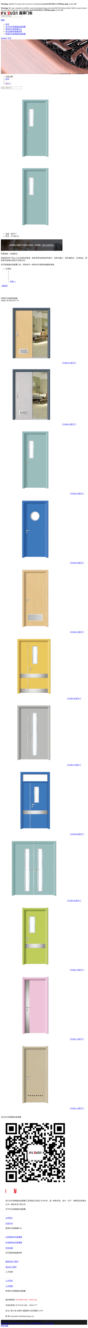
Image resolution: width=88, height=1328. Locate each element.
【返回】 (4, 286)
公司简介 (9, 1218)
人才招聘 (9, 1286)
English (3, 38)
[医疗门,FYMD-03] (31, 250)
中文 (9, 38)
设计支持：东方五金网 (25, 1323)
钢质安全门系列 (12, 1262)
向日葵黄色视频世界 (14, 31)
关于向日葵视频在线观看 (16, 27)
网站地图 (4, 1323)
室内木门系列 (11, 1267)
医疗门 (8, 83)
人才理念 (9, 1281)
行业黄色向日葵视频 (14, 1242)
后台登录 (12, 1323)
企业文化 (9, 1223)
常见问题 (9, 1248)
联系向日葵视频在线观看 (16, 34)
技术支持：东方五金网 (44, 1323)
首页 (7, 24)
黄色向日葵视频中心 (14, 29)
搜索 (3, 20)
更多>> (13, 281)
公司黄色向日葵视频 (14, 1237)
